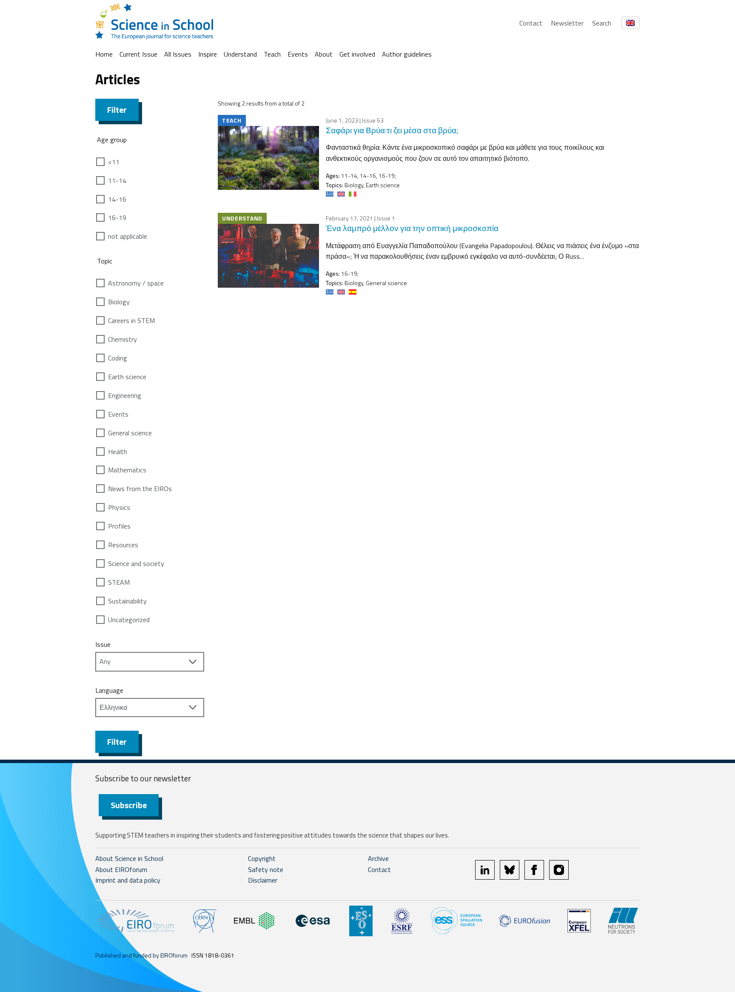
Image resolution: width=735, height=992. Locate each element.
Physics (119, 507)
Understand (240, 54)
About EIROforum (121, 869)
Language (109, 690)
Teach (272, 54)
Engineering (124, 395)
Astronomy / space (136, 283)
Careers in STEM (131, 320)
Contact (530, 23)
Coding (117, 358)
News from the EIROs (140, 488)
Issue (103, 644)
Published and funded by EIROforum (141, 955)
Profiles (119, 526)
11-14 (117, 180)
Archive (378, 858)
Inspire (207, 54)
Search (601, 23)
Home (104, 54)
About (324, 54)
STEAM (119, 582)
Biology (119, 302)
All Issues (177, 54)
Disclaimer (262, 880)
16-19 (117, 217)
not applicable (127, 236)
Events (298, 54)
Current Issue (138, 54)
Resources (123, 545)
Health (117, 451)
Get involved (357, 54)
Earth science (127, 377)
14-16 (117, 199)
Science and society (136, 563)
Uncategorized (129, 620)
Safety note (265, 869)
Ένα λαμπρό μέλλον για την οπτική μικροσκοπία (412, 228)
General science (130, 433)
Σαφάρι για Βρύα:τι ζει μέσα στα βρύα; (392, 130)
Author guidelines (407, 54)
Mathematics (127, 470)
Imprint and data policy (127, 880)
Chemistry (122, 339)
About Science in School (129, 858)
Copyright (262, 858)
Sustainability (127, 601)
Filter (117, 109)
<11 (114, 162)
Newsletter (567, 23)
